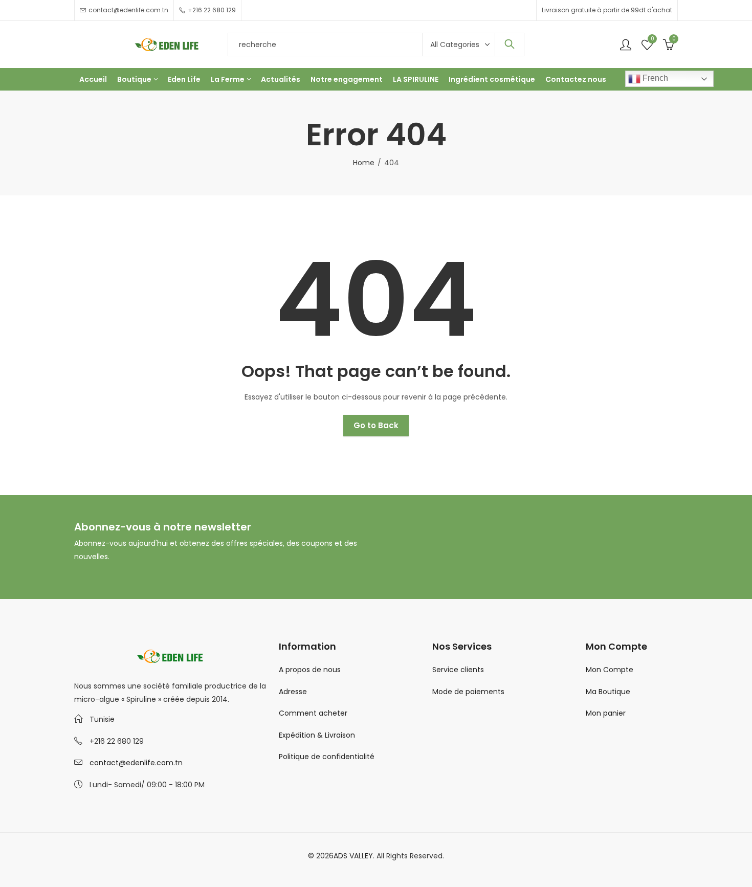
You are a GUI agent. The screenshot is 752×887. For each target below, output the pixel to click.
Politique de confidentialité (326, 756)
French (654, 78)
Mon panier (606, 713)
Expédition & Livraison (317, 735)
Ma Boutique (608, 691)
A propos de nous (310, 669)
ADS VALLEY (353, 856)
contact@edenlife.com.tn (136, 763)
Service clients (458, 669)
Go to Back (376, 425)
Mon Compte (609, 669)
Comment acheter (313, 713)
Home (363, 163)
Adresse (293, 691)
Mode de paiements (468, 691)
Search (509, 44)
